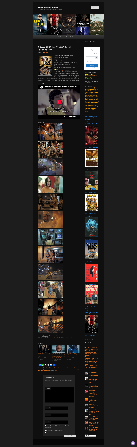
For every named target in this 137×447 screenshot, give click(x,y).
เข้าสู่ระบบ (77, 37)
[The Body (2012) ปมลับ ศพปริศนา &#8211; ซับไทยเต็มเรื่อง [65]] (44, 349)
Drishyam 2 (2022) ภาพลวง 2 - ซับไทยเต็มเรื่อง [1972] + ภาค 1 (93, 406)
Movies (46, 367)
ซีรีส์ (51, 37)
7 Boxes (56, 367)
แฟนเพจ (67, 337)
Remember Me (90, 61)
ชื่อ (48, 408)
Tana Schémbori (65, 369)
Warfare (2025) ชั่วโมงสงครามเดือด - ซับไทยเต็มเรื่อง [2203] (93, 418)
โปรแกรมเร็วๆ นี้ (69, 37)
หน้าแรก (40, 37)
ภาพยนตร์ (46, 37)
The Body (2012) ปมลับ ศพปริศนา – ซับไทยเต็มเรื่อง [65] (44, 355)
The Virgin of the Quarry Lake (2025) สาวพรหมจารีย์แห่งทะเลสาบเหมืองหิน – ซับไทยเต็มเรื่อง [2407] (58, 355)
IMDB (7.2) (61, 70)
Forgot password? (95, 67)
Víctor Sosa (75, 369)
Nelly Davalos (54, 369)
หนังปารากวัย (47, 370)
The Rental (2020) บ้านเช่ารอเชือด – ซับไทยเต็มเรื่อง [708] (73, 355)
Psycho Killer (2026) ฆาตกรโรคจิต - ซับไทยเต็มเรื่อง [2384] (93, 429)
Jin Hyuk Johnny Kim (71, 367)
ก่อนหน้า (40, 41)
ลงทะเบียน (53, 337)
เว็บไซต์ (47, 422)
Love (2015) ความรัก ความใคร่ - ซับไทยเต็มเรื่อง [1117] (93, 400)
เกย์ (94, 101)
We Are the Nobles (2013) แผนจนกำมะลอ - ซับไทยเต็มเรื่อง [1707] (94, 374)
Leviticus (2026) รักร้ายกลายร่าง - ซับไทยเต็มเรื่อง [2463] (93, 386)
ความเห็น (48, 388)
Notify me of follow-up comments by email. (54, 430)
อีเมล (48, 415)
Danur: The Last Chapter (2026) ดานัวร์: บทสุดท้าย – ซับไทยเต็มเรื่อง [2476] (91, 358)
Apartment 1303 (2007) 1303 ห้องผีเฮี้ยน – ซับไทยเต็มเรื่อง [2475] (91, 363)
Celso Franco (60, 367)
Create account (88, 67)
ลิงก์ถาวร (56, 370)
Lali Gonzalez (48, 369)
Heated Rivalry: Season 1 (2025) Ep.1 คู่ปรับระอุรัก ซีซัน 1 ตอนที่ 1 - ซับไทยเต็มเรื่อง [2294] (93, 393)
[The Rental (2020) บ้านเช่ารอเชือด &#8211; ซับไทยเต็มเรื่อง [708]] (73, 349)
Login (92, 65)
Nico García (59, 369)
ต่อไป (78, 41)
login (54, 336)
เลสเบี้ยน (96, 101)
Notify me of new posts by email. (52, 432)
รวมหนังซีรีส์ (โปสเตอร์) (59, 37)
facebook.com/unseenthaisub (91, 75)
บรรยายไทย (42, 370)
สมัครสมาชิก (84, 37)
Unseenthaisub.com (48, 7)
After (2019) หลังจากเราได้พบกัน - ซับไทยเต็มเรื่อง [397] (94, 424)
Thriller (70, 369)
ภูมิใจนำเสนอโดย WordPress (68, 442)
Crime (65, 367)
